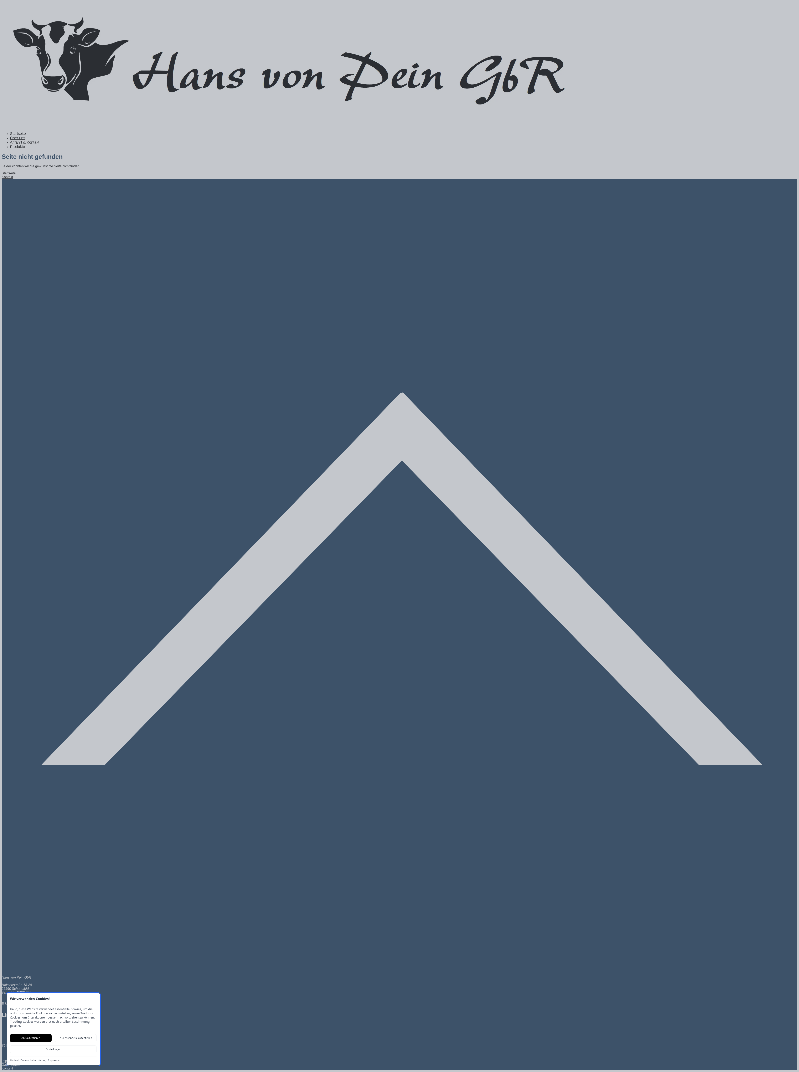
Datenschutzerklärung (33, 1060)
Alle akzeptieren (30, 1038)
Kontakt (14, 1060)
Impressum (54, 1060)
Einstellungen (53, 1049)
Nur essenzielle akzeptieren (76, 1038)
